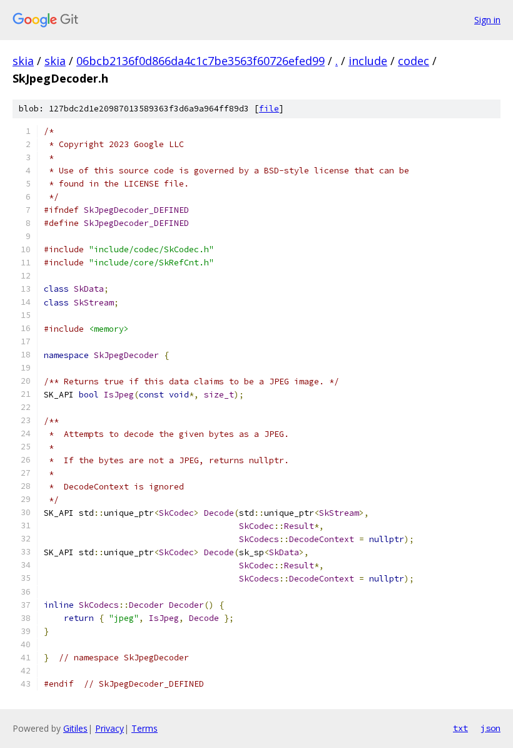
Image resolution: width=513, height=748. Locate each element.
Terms (144, 728)
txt (460, 728)
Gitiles (75, 728)
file (269, 108)
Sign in (487, 20)
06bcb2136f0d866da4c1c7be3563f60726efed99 (200, 60)
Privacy (109, 728)
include (367, 60)
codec (413, 60)
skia (23, 60)
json (490, 728)
